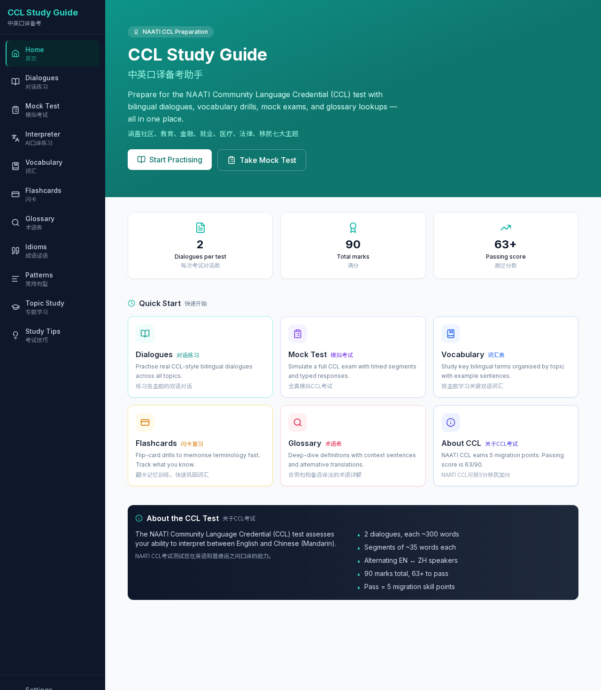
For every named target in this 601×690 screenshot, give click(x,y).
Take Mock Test (267, 160)
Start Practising (175, 159)
